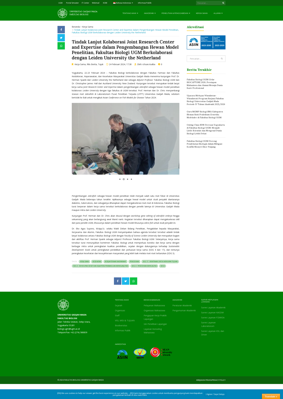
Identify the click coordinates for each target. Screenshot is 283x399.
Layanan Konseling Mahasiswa (153, 331)
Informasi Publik (144, 3)
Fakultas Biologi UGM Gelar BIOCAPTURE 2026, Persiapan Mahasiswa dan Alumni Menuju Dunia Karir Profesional (205, 84)
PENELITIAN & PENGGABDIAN (175, 13)
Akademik (149, 13)
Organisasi (120, 310)
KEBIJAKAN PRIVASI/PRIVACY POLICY (211, 380)
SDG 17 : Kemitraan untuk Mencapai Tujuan (160, 261)
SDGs (163, 266)
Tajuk (100, 64)
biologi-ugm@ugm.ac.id (68, 328)
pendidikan (134, 261)
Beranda (76, 26)
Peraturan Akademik (182, 305)
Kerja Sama (202, 13)
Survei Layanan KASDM (212, 312)
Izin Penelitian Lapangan (155, 324)
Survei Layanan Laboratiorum (208, 324)
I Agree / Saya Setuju (215, 394)
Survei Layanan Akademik (213, 307)
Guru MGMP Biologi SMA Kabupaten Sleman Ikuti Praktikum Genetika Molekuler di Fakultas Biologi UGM (205, 114)
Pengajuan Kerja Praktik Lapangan (155, 317)
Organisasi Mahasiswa (154, 310)
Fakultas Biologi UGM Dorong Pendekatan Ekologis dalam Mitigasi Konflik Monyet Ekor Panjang (204, 144)
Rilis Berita (92, 64)
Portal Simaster (72, 3)
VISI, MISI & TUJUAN (125, 320)
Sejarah (118, 305)
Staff (117, 315)
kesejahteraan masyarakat (115, 261)
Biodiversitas (121, 325)
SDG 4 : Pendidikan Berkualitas (144, 266)
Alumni (217, 13)
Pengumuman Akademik (184, 310)
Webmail (95, 3)
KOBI (105, 3)
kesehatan (97, 261)
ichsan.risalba (149, 64)
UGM (60, 3)
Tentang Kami (129, 13)
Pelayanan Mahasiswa (154, 305)
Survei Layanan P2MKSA (212, 317)
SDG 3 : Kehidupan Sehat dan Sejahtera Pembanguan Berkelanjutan (100, 266)
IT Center (85, 3)
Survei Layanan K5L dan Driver (212, 333)
